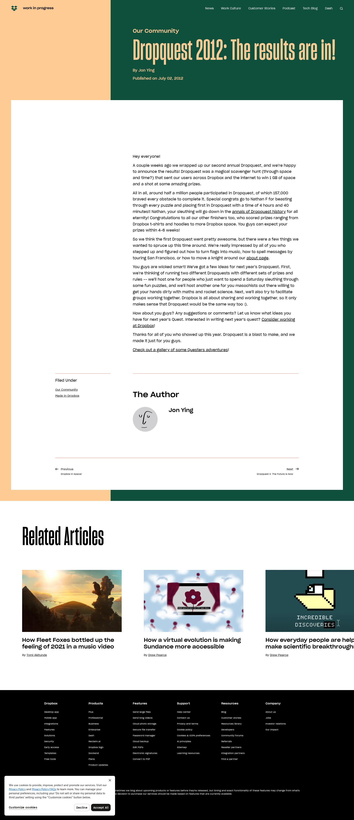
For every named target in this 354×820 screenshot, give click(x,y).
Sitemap (182, 747)
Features (49, 729)
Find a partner (229, 759)
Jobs (268, 717)
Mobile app (50, 717)
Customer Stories (261, 8)
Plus (90, 712)
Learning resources (188, 753)
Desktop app (51, 712)
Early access (51, 747)
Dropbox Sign (95, 747)
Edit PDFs (138, 747)
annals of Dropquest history (259, 211)
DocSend (93, 753)
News (209, 8)
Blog (223, 712)
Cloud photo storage (144, 723)
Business (93, 723)
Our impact (272, 729)
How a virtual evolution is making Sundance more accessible (192, 643)
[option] (61, 613)
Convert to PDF (141, 759)
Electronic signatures (145, 753)
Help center (184, 712)
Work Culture (231, 8)
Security (49, 741)
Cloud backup (141, 741)
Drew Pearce (157, 655)
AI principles (184, 741)
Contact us (183, 717)
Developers (227, 729)
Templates (50, 753)
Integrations (51, 723)
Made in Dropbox (67, 395)
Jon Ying (146, 70)
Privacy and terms (187, 723)
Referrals (226, 741)
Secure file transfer (144, 729)
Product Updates (98, 765)
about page (257, 258)
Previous (71, 471)
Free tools (50, 759)
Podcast (289, 8)
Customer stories (231, 717)
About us (271, 712)
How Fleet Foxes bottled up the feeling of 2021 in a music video (68, 643)
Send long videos (142, 717)
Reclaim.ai (94, 741)
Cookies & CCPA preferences (193, 735)
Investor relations (276, 723)
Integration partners (233, 753)
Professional (95, 717)
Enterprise (94, 729)
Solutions (49, 735)
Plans (91, 759)
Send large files (142, 712)
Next (275, 471)
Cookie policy (184, 729)
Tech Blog (310, 8)
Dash (329, 8)
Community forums (232, 735)
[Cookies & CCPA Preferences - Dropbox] (59, 796)
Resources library (231, 723)
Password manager (144, 735)
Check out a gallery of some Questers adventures (180, 349)
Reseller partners (231, 747)
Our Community (156, 31)
